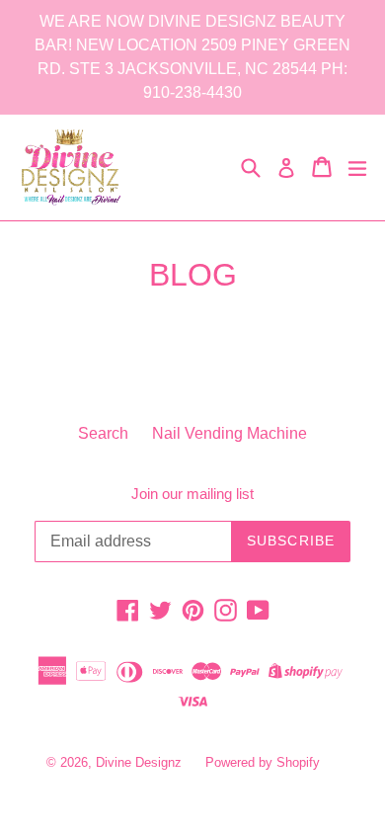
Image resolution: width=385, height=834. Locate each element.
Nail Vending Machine (229, 433)
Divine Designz (141, 762)
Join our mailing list (192, 493)
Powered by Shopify (262, 762)
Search (103, 433)
